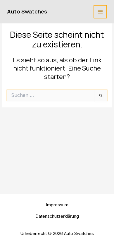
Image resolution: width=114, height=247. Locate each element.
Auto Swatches (27, 11)
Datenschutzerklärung (57, 216)
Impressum (57, 204)
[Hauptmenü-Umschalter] (100, 11)
